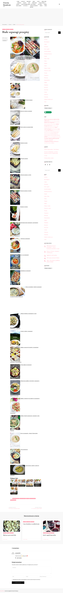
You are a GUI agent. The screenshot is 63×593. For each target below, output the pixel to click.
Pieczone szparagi (24, 158)
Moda (46, 5)
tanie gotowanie (32, 498)
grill (53, 130)
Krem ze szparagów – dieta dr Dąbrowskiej (29, 433)
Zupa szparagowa (24, 449)
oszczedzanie (53, 136)
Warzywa (19, 2)
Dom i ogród (18, 5)
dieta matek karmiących (51, 127)
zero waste (48, 143)
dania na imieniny (56, 121)
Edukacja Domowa (34, 5)
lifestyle (45, 135)
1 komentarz (5, 40)
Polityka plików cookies (49, 158)
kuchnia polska (53, 133)
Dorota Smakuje (7, 3)
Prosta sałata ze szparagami (26, 364)
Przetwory (34, 2)
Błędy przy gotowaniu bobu (9, 535)
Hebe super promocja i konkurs (53, 257)
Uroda (41, 5)
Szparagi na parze (23, 143)
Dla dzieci (40, 4)
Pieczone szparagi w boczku (25, 190)
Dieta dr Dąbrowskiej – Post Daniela (28, 4)
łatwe (53, 143)
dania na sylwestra (47, 124)
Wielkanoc (56, 141)
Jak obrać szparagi (28, 100)
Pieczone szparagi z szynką (25, 174)
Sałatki (24, 2)
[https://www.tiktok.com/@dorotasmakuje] (47, 165)
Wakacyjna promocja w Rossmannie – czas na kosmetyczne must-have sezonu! (53, 247)
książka (57, 132)
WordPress (2, 591)
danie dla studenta (53, 124)
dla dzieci (50, 130)
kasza (50, 132)
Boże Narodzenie (48, 119)
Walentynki (46, 140)
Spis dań (23, 1)
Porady (17, 4)
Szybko (27, 498)
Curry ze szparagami (24, 255)
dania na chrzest (51, 121)
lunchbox (48, 135)
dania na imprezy (22, 498)
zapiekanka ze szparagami (25, 270)
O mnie (18, 1)
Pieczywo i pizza (47, 70)
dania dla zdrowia (16, 498)
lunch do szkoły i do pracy (55, 135)
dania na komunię (57, 122)
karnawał (47, 132)
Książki (45, 4)
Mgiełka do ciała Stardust (52, 255)
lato (57, 133)
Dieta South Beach (54, 129)
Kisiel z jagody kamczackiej (49, 535)
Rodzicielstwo (47, 80)
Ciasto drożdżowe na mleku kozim (31, 524)
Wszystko (46, 97)
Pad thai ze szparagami (25, 238)
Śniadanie (28, 1)
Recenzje (46, 77)
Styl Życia (25, 5)
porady (59, 136)
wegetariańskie (48, 141)
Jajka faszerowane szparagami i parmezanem (29, 222)
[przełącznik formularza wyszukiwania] (59, 4)
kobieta (52, 132)
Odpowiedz (19, 558)
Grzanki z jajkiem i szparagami (26, 331)
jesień (45, 132)
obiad (45, 137)
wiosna (45, 143)
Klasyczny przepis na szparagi (26, 111)
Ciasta (38, 1)
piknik (57, 136)
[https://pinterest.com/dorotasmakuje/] (50, 165)
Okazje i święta (42, 2)
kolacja (54, 132)
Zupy (29, 2)
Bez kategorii (46, 41)
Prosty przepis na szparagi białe (26, 127)
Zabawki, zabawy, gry (48, 99)
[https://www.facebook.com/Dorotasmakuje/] (45, 165)
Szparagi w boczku (24, 206)
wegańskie (50, 140)
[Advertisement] (31, 16)
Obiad (34, 1)
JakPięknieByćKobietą (57, 130)
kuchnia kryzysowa (47, 133)
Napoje (45, 63)
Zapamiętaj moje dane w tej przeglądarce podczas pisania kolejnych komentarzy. (26, 579)
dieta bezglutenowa (51, 125)
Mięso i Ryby (44, 1)
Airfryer (31, 7)
